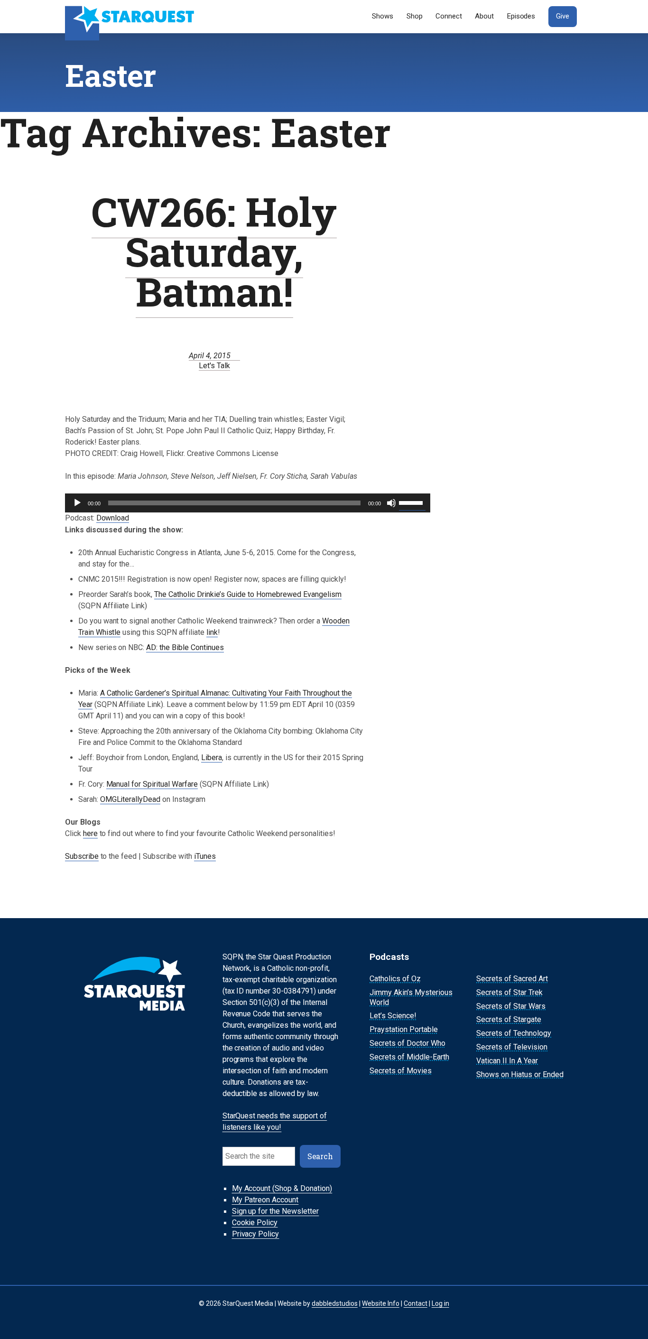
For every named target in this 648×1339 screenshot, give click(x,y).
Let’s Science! (393, 1016)
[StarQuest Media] (130, 16)
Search (320, 1156)
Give (562, 16)
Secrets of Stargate (508, 1019)
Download (113, 517)
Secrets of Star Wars (511, 1006)
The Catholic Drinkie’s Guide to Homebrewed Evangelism (247, 594)
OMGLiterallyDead (130, 799)
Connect (448, 16)
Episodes (521, 16)
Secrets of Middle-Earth (409, 1056)
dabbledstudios (335, 1303)
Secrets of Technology (513, 1033)
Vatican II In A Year (507, 1060)
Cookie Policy (255, 1222)
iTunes (205, 856)
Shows (382, 16)
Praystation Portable (404, 1029)
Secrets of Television (511, 1046)
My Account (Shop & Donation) (282, 1188)
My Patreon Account (265, 1200)
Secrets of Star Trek (509, 992)
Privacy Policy (255, 1234)
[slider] (412, 502)
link (212, 632)
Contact (415, 1303)
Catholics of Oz (395, 978)
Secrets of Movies (401, 1070)
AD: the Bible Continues (185, 647)
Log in (440, 1303)
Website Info (380, 1303)
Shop (415, 16)
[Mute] (391, 503)
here (90, 833)
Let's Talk (214, 365)
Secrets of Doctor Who (407, 1043)
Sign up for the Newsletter (275, 1211)
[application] (247, 502)
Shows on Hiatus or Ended (520, 1074)
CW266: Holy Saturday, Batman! (214, 251)
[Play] (77, 503)
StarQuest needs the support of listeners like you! (274, 1122)
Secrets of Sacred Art (512, 978)
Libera (211, 757)
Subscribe (82, 856)
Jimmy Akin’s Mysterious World (411, 997)
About (484, 16)
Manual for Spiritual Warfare (152, 784)
